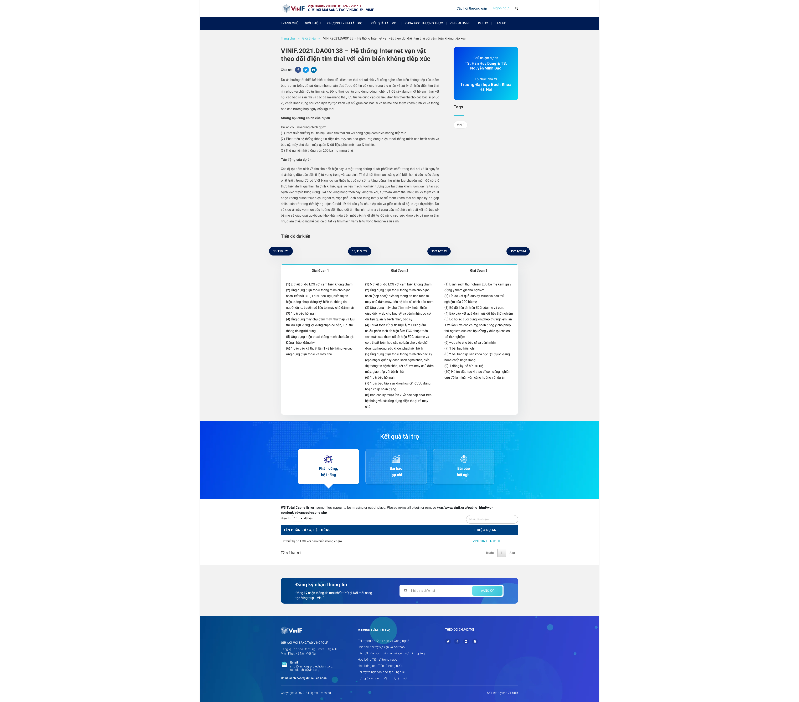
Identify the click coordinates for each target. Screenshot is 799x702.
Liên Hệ (500, 23)
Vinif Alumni (459, 23)
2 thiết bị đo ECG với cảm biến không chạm (312, 541)
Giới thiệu (313, 23)
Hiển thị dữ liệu (297, 518)
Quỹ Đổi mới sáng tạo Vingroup (304, 642)
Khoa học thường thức (424, 23)
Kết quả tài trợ (383, 23)
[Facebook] (457, 641)
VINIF (460, 125)
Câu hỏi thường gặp (472, 8)
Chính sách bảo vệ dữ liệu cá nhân (304, 678)
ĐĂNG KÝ (487, 590)
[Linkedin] (466, 641)
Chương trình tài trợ (344, 23)
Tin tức (482, 23)
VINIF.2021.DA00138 (486, 541)
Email (294, 662)
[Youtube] (475, 641)
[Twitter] (448, 641)
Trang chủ (289, 23)
